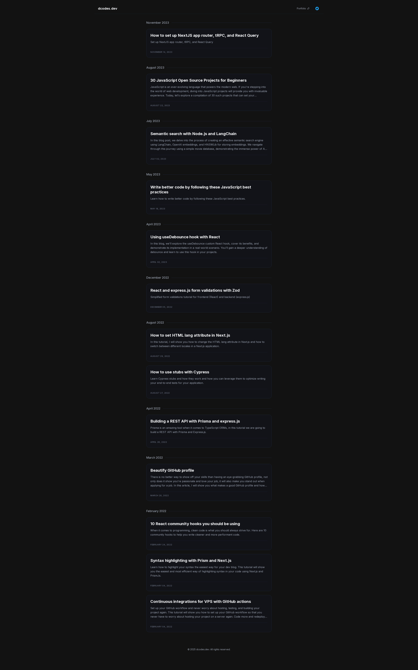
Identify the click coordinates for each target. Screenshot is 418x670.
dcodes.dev (107, 8)
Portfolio (301, 8)
